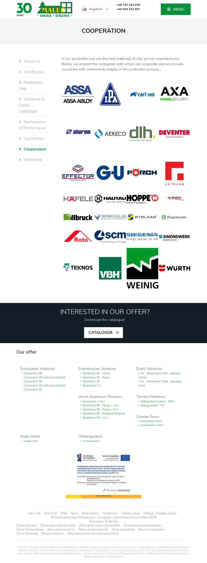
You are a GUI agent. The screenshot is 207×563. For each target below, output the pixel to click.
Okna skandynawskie (93, 529)
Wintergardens (91, 441)
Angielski (95, 9)
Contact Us (110, 513)
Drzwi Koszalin (26, 525)
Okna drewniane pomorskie (142, 525)
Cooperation (35, 149)
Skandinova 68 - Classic (96, 373)
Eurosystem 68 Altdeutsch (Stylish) (45, 377)
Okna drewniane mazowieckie (99, 525)
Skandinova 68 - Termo (96, 377)
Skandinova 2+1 (92, 385)
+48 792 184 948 (128, 5)
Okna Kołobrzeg (27, 533)
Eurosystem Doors (151, 421)
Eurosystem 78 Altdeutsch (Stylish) (45, 385)
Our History (34, 138)
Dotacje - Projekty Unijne (159, 513)
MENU (178, 9)
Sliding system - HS (152, 405)
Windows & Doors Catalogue (32, 105)
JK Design (111, 521)
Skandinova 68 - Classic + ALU (101, 405)
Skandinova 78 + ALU (95, 417)
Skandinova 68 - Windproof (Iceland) (104, 413)
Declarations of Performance (32, 125)
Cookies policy (130, 513)
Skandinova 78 (91, 381)
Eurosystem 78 (33, 381)
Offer (63, 513)
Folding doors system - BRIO (158, 401)
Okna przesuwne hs (61, 529)
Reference (33, 160)
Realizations (90, 513)
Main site (34, 513)
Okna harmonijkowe (30, 529)
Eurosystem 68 (33, 373)
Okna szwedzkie (123, 529)
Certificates (34, 72)
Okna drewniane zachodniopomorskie (92, 533)
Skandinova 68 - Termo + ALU (100, 409)
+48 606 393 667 (128, 9)
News (75, 513)
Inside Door (31, 441)
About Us (32, 61)
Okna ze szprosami (151, 529)
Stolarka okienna (52, 533)
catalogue (100, 332)
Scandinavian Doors (152, 425)
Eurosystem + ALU (94, 401)
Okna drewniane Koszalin (58, 525)
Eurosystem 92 (33, 389)
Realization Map (31, 85)
